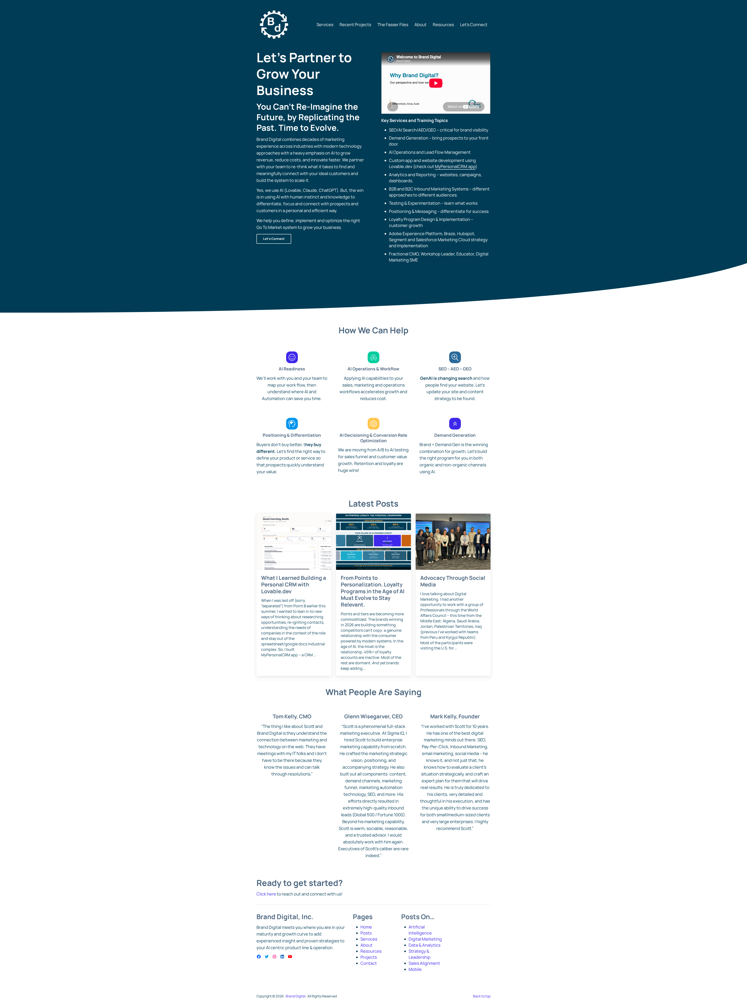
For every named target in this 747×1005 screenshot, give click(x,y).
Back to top (482, 996)
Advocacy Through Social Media (452, 581)
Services (368, 939)
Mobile (415, 969)
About (366, 945)
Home (366, 927)
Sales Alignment (424, 963)
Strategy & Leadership (419, 954)
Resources (370, 951)
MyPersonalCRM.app (455, 166)
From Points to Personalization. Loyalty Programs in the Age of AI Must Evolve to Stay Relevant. (373, 591)
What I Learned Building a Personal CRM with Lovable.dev (293, 585)
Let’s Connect (274, 239)
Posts (366, 933)
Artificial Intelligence (420, 930)
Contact (368, 963)
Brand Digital (295, 996)
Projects (368, 957)
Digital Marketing (425, 939)
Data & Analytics (424, 945)
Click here (266, 894)
